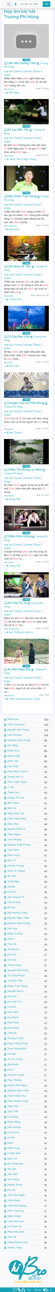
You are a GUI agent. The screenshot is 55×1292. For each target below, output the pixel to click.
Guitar (18, 71)
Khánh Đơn (13, 750)
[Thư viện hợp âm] (46, 1289)
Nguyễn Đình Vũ (16, 828)
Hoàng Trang (14, 1247)
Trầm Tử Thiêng (16, 870)
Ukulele (28, 71)
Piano (37, 71)
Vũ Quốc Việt (14, 980)
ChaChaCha (13, 629)
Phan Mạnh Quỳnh (17, 771)
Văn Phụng (13, 1179)
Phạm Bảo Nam (15, 1231)
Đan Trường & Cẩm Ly (20, 632)
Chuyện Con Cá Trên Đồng (25, 403)
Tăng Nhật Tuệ (15, 813)
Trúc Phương (14, 839)
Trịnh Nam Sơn (15, 1221)
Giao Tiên (12, 1111)
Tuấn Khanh (13, 1200)
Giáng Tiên (14, 499)
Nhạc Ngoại (14, 834)
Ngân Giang (14, 1216)
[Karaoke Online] (19, 1289)
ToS (29, 1289)
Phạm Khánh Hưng (17, 1100)
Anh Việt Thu (14, 1001)
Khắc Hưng (13, 855)
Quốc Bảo (12, 1012)
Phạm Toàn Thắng (17, 985)
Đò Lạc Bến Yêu (18, 129)
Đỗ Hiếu (11, 954)
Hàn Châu (12, 766)
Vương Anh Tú (15, 776)
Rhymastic (13, 1064)
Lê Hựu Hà (13, 1132)
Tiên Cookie (14, 902)
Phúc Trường (14, 1080)
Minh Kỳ (11, 1236)
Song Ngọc (13, 881)
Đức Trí (11, 860)
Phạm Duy (13, 719)
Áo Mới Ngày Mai (19, 669)
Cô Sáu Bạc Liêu (18, 336)
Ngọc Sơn (12, 1106)
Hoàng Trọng (14, 1184)
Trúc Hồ (11, 944)
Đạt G (10, 1069)
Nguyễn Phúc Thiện (18, 1090)
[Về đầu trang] (51, 1289)
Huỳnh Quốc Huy (16, 1095)
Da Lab (11, 1189)
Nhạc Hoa (12, 823)
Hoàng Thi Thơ (15, 797)
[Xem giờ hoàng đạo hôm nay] (15, 1289)
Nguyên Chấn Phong (18, 844)
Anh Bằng (12, 745)
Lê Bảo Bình (14, 1153)
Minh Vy (11, 808)
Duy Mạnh (13, 1017)
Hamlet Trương (15, 865)
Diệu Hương (14, 1127)
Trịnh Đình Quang (17, 1205)
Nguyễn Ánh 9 (15, 991)
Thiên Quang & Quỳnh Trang (24, 698)
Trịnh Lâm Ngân (16, 1195)
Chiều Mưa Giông (19, 536)
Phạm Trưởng (14, 933)
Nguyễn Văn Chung (18, 729)
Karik (10, 1142)
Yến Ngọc (14, 92)
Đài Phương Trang (17, 912)
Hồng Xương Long (17, 1242)
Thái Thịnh (13, 849)
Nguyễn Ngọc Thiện (18, 917)
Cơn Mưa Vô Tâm (19, 266)
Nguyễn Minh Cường (18, 923)
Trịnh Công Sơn (16, 724)
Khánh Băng (14, 1121)
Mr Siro (11, 907)
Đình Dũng (13, 1027)
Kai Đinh (12, 996)
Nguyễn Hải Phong (17, 970)
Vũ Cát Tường (15, 1059)
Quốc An (12, 1158)
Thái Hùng (13, 1022)
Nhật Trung (13, 1148)
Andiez (11, 886)
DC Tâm (11, 876)
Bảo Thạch (13, 802)
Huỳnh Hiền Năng (17, 1085)
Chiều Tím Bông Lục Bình (24, 469)
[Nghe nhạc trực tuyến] (23, 1289)
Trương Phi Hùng (13, 406)
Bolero (11, 89)
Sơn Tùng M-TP (15, 897)
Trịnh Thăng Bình (16, 1048)
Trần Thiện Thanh (17, 781)
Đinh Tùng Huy (15, 1210)
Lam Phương (14, 734)
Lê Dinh (11, 1006)
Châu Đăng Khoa (16, 818)
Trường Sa (13, 949)
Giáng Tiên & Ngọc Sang (22, 159)
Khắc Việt (12, 760)
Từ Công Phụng (16, 975)
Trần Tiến (12, 1174)
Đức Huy (12, 928)
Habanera (12, 226)
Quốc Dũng (13, 755)
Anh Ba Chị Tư (17, 603)
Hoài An (11, 891)
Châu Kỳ (12, 1032)
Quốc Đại (13, 229)
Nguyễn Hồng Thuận (18, 740)
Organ (7, 74)
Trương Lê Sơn (15, 1038)
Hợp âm (8, 71)
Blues (10, 362)
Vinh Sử (11, 959)
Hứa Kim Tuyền (15, 1074)
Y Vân (10, 787)
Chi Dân (11, 1053)
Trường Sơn (15, 299)
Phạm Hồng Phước (17, 1043)
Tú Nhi (11, 1137)
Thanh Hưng (14, 964)
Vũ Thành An (14, 1226)
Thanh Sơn (13, 792)
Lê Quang (12, 1116)
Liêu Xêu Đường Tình (21, 63)
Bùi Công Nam (15, 1163)
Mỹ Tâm (11, 1168)
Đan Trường (15, 432)
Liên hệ (37, 1289)
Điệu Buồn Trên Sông (22, 196)
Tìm (46, 4)
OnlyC (10, 938)
